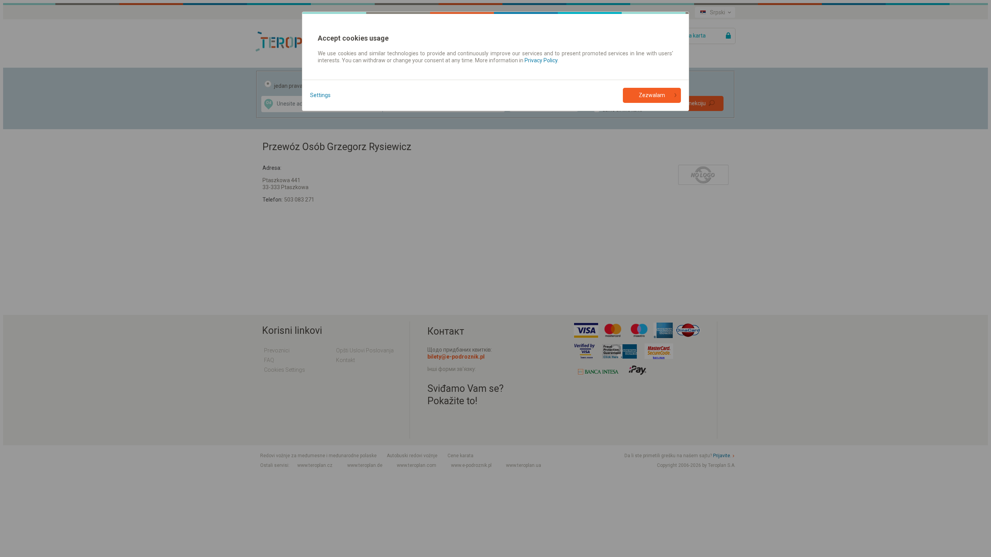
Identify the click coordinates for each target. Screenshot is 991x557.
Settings (320, 95)
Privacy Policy (541, 60)
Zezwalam (652, 95)
